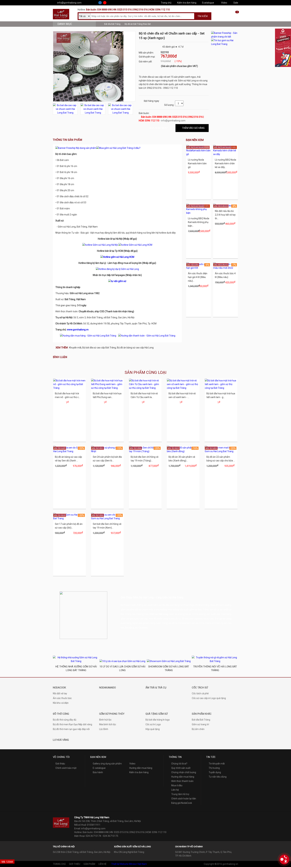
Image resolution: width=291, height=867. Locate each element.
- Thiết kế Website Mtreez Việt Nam (128, 864)
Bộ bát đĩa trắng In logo (158, 719)
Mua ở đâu (176, 785)
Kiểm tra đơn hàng (186, 2)
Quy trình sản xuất (180, 768)
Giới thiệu (60, 763)
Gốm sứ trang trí (200, 724)
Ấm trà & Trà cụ (156, 687)
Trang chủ (166, 2)
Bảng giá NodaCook (181, 803)
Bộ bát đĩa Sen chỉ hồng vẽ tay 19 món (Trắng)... (144, 459)
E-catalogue (99, 768)
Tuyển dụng (215, 772)
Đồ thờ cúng (61, 713)
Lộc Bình (103, 729)
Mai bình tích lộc (107, 724)
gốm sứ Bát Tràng (199, 609)
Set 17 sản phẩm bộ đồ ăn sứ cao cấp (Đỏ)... (69, 526)
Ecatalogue (208, 2)
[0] (234, 17)
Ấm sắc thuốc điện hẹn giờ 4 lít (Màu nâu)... (197, 277)
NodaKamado (107, 687)
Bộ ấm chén (198, 729)
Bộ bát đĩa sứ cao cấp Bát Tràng (99, 347)
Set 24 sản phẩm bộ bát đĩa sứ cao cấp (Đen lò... (107, 459)
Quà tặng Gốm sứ (157, 713)
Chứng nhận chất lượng (183, 772)
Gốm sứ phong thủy (111, 713)
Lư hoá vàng (61, 739)
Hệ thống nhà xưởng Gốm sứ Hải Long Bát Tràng (76, 668)
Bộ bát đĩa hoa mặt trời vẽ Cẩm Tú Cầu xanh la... (144, 395)
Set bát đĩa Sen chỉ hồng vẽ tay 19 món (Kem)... (107, 526)
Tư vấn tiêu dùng (218, 776)
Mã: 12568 (7, 861)
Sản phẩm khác (202, 713)
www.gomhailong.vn (78, 329)
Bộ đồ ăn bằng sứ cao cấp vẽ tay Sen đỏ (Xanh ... (68, 459)
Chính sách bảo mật (65, 768)
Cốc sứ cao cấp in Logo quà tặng (209, 698)
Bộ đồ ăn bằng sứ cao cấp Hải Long (135, 347)
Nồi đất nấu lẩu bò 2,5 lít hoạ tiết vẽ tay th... (225, 215)
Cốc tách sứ (200, 687)
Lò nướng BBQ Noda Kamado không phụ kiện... (198, 222)
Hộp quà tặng (153, 729)
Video (224, 2)
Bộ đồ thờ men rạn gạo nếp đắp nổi (71, 729)
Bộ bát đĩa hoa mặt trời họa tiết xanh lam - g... (220, 395)
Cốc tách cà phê (200, 693)
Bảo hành (98, 772)
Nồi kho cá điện (61, 703)
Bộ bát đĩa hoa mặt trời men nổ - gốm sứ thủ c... (67, 395)
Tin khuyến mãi (217, 763)
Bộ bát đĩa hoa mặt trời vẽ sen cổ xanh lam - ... (182, 395)
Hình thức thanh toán (182, 781)
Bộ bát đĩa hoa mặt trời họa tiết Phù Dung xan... (107, 395)
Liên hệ (175, 789)
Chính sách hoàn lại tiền (183, 798)
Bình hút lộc (105, 719)
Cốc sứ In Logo (153, 724)
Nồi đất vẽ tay (60, 693)
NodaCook (59, 687)
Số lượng (169, 105)
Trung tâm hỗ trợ (180, 794)
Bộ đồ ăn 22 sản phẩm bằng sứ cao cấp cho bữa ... (220, 459)
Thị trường (214, 768)
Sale (235, 2)
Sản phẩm (89, 864)
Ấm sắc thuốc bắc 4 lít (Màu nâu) (225, 275)
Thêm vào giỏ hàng (193, 128)
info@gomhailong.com (69, 2)
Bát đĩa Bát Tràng (112, 24)
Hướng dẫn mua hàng (140, 768)
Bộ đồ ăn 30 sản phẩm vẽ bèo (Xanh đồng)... (182, 459)
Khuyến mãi (75, 347)
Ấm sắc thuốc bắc (62, 698)
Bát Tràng (126, 614)
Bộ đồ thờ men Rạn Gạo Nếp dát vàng (72, 724)
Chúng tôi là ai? (179, 763)
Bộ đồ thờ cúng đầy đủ (64, 719)
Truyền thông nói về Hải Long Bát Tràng (215, 668)
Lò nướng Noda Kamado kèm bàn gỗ (197, 163)
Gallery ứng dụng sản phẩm (107, 763)
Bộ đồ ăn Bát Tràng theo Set (138, 24)
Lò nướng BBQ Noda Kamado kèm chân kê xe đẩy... (225, 163)
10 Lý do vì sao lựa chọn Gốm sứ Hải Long (122, 668)
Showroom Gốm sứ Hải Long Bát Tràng (168, 668)
